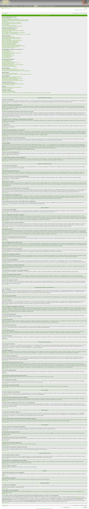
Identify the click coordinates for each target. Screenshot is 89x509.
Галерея (8, 6)
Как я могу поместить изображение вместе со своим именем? (13, 32)
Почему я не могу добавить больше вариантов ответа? (12, 40)
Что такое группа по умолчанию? (8, 65)
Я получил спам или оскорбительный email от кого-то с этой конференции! (16, 70)
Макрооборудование (29, 6)
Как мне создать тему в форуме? (8, 36)
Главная (2, 6)
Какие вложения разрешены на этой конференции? (11, 87)
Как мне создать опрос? (6, 39)
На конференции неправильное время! (9, 29)
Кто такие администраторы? (7, 60)
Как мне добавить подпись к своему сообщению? (11, 38)
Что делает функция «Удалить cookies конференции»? (12, 26)
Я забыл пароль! (5, 21)
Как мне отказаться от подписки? (8, 84)
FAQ (86, 8)
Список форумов (4, 505)
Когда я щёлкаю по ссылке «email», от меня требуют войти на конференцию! (16, 34)
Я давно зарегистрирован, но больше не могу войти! (11, 23)
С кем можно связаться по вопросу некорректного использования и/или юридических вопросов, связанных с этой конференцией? (26, 92)
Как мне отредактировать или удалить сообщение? (11, 37)
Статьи (21, 6)
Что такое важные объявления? (8, 53)
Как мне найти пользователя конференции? (10, 79)
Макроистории (15, 6)
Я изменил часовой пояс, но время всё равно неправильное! (13, 30)
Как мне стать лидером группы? (8, 63)
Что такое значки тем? (6, 57)
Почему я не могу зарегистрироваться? (9, 25)
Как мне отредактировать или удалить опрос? (10, 41)
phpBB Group (38, 486)
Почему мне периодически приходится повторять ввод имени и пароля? (15, 19)
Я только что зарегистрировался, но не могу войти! (11, 22)
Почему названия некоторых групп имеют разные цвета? (12, 64)
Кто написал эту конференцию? (8, 90)
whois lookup (77, 496)
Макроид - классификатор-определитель (47, 6)
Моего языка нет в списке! (7, 31)
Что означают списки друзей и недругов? (9, 73)
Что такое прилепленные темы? (8, 55)
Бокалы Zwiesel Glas (42, 508)
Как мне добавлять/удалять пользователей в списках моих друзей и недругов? (16, 74)
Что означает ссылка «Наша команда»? (9, 66)
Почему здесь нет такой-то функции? (9, 91)
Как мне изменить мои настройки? (8, 28)
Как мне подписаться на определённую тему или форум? (12, 83)
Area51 (82, 491)
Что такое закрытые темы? (7, 56)
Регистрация (8, 8)
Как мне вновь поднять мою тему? (8, 47)
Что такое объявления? (6, 54)
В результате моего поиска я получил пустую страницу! (12, 78)
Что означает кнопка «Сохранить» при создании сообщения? (13, 45)
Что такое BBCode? (5, 50)
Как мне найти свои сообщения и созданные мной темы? (12, 80)
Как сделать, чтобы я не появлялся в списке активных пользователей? (15, 20)
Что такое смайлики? (6, 52)
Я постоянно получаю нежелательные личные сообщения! (13, 69)
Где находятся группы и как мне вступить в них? (11, 62)
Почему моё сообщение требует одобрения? (10, 46)
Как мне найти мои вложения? (7, 88)
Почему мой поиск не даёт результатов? (9, 77)
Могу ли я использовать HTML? (8, 51)
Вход (3, 8)
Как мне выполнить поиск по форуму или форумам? (11, 76)
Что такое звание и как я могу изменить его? (10, 33)
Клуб (36, 6)
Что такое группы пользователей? (8, 61)
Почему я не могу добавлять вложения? (9, 43)
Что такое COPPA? (5, 24)
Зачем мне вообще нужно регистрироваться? (10, 18)
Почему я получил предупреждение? (9, 44)
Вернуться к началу (5, 109)
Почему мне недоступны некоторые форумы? (10, 42)
